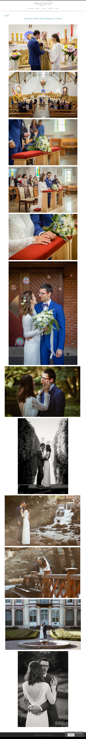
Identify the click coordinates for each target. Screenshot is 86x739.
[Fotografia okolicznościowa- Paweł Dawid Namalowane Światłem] (43, 3)
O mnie (37, 8)
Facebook (50, 8)
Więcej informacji (80, 732)
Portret (57, 8)
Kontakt (43, 8)
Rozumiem (71, 735)
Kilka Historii (30, 8)
